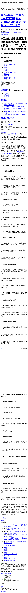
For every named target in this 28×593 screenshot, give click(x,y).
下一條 (2, 520)
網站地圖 (20, 32)
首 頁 (8, 134)
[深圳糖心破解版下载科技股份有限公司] (4, 34)
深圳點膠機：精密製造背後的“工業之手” (15, 114)
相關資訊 (4, 100)
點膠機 (5, 67)
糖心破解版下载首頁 (9, 64)
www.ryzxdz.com (9, 124)
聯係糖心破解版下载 (9, 79)
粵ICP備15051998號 (6, 573)
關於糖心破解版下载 (9, 77)
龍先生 (2, 586)
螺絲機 (5, 70)
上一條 (2, 517)
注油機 (5, 65)
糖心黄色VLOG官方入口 (10, 72)
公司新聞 (6, 93)
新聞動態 (6, 75)
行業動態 (6, 95)
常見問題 (8, 32)
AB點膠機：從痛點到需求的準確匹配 (14, 106)
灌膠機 (5, 69)
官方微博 (14, 32)
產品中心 (6, 74)
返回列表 (3, 519)
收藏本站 (3, 32)
